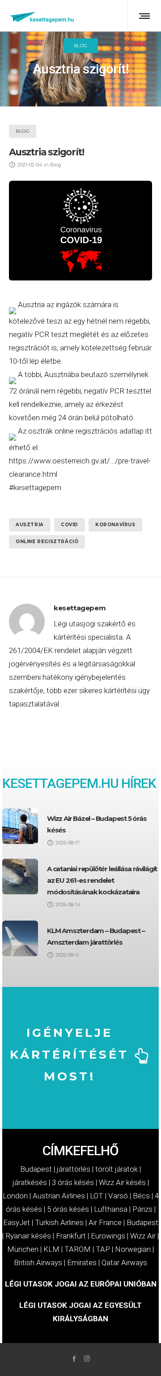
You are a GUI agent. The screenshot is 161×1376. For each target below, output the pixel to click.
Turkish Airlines (59, 1222)
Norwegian (133, 1249)
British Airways (38, 1262)
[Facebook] (74, 1358)
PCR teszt (51, 334)
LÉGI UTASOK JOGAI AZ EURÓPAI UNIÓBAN (81, 1283)
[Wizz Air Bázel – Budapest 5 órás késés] (20, 826)
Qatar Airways (124, 1262)
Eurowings (108, 1235)
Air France (105, 1222)
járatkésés (30, 1182)
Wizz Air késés (122, 1182)
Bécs (141, 1195)
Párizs (142, 1209)
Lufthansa (110, 1209)
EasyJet (16, 1222)
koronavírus (115, 525)
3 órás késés (73, 1182)
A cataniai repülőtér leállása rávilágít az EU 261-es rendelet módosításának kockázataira (102, 880)
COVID (69, 525)
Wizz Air (143, 1235)
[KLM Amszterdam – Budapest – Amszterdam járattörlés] (20, 938)
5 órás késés (68, 1209)
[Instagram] (86, 1358)
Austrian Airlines (59, 1195)
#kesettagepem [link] (35, 487)
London (15, 1195)
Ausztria (31, 304)
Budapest (36, 1169)
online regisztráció (47, 541)
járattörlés (73, 1169)
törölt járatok (116, 1169)
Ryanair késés (28, 1235)
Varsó (118, 1195)
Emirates (82, 1262)
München (22, 1249)
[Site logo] (42, 15)
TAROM (77, 1249)
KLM (51, 1249)
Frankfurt (71, 1235)
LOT (96, 1195)
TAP (103, 1249)
